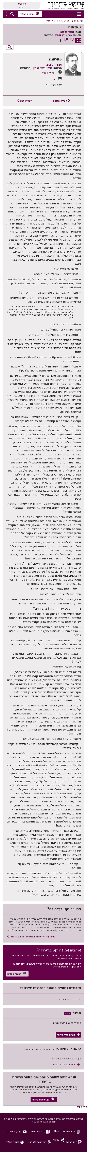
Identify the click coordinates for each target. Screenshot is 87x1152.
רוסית (47, 84)
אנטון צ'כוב (67, 32)
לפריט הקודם (61, 100)
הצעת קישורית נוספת (66, 1064)
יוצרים (67, 20)
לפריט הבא (24, 100)
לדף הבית (82, 1106)
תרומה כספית (29, 13)
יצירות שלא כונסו (67, 999)
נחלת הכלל (48, 72)
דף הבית (78, 20)
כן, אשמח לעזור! (43, 1099)
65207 (22, 4)
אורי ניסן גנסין (52, 20)
